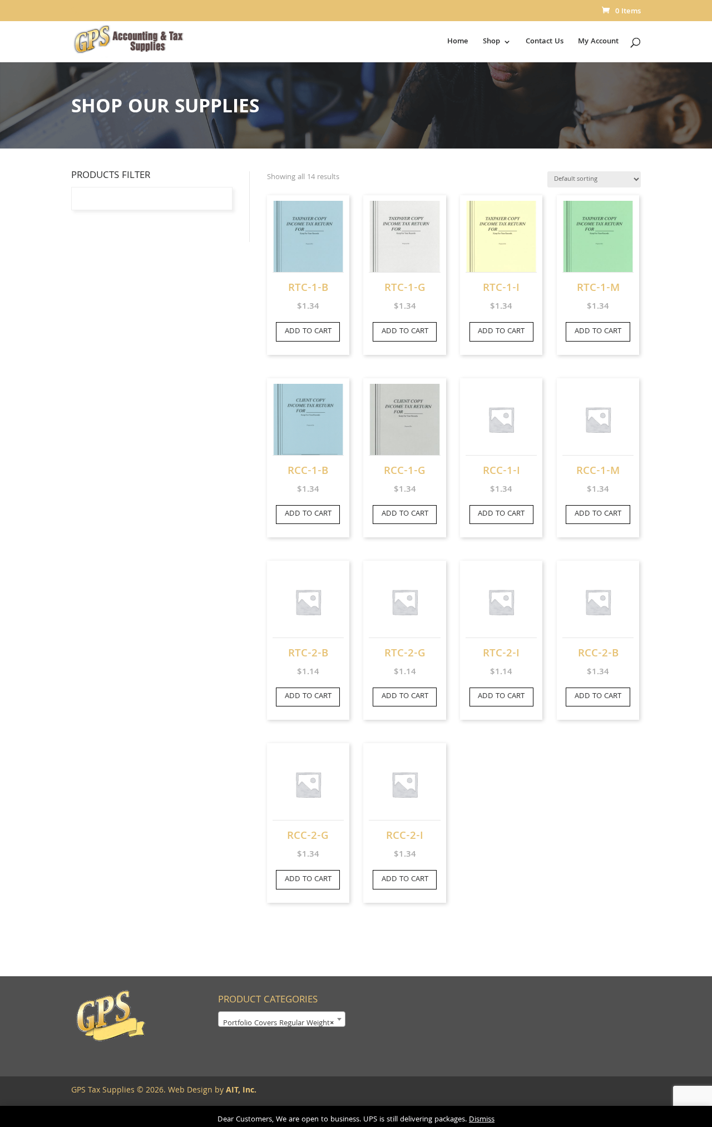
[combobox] (281, 1019)
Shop (491, 43)
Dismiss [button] (482, 1120)
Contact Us (544, 43)
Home (457, 43)
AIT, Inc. (240, 1091)
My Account (598, 43)
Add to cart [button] (308, 331)
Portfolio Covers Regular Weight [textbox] (278, 1023)
